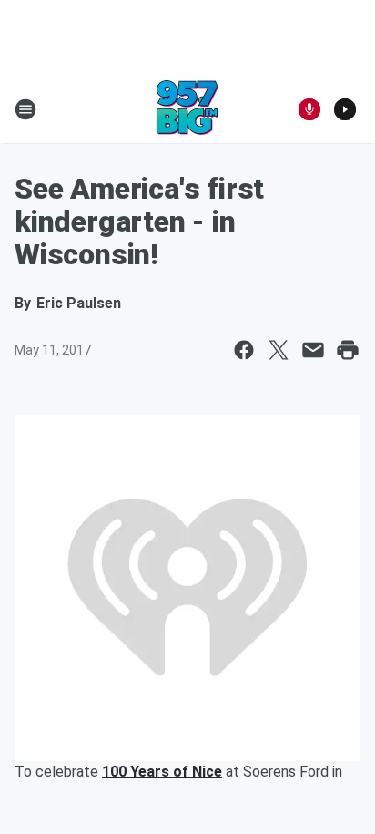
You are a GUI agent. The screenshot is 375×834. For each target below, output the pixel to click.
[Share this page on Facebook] (244, 350)
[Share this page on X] (278, 350)
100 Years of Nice (162, 771)
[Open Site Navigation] (25, 109)
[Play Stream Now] (345, 109)
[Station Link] (187, 109)
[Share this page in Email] (313, 350)
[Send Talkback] (309, 109)
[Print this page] (347, 350)
